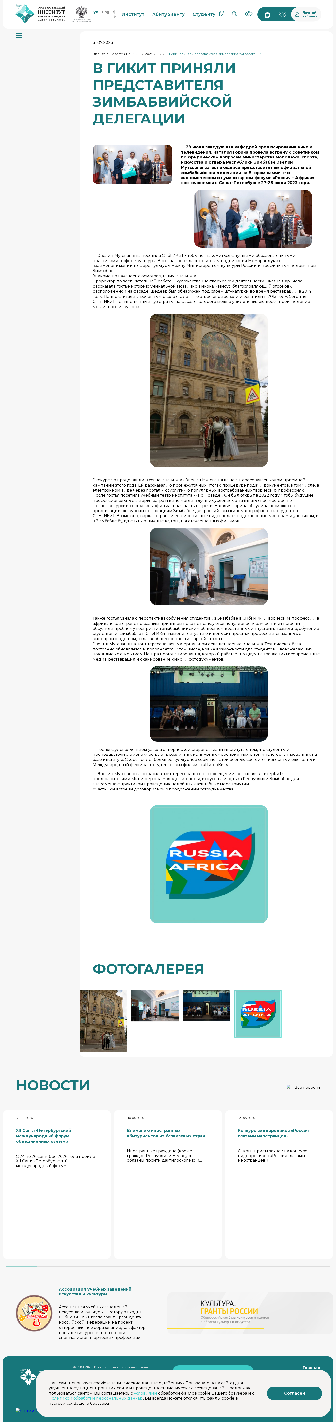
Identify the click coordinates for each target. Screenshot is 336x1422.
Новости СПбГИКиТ (125, 54)
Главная (99, 54)
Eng (105, 12)
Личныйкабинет (310, 14)
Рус (94, 12)
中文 (115, 14)
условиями (145, 1393)
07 (159, 54)
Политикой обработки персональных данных (96, 1398)
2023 (149, 54)
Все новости (307, 1087)
